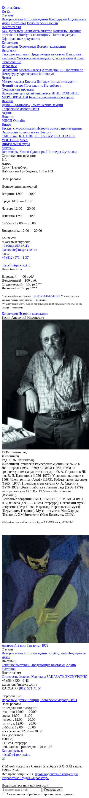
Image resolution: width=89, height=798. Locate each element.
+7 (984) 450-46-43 (15, 246)
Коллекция (10, 42)
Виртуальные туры (16, 144)
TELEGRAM (43, 136)
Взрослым (9, 66)
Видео (6, 124)
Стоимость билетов (38, 31)
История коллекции (51, 46)
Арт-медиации (53, 70)
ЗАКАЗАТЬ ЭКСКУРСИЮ (67, 676)
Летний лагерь (12, 85)
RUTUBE (26, 136)
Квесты (30, 81)
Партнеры (18, 23)
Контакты (60, 31)
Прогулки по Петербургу (42, 85)
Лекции (7, 101)
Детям (6, 77)
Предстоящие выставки (47, 54)
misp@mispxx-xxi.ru (16, 265)
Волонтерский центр (42, 23)
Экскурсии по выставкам (20, 132)
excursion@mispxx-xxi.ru (19, 249)
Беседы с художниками (19, 128)
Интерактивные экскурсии (56, 81)
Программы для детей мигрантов (26, 93)
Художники (27, 46)
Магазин (8, 148)
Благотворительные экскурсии (51, 97)
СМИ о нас (10, 136)
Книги (24, 152)
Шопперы (53, 152)
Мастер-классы (30, 70)
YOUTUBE (10, 140)
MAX (24, 140)
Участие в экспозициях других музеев (45, 58)
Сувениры (37, 152)
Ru (4, 11)
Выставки (9, 50)
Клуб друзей (58, 19)
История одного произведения (59, 128)
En (9, 11)
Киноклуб (46, 74)
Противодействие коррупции (56, 774)
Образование (11, 62)
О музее (7, 15)
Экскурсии (10, 70)
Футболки (69, 152)
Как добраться (12, 31)
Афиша (7, 113)
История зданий (36, 19)
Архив (79, 58)
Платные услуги (63, 35)
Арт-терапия (29, 74)
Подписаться (52, 789)
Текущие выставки (16, 54)
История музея (12, 19)
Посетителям (11, 27)
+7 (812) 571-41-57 (15, 257)
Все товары (10, 152)
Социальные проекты (18, 89)
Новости (8, 116)
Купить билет (12, 7)
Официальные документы (21, 39)
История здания (36, 653)
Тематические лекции (47, 105)
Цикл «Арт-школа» (16, 105)
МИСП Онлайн (13, 120)
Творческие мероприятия (20, 109)
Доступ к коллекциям (35, 35)
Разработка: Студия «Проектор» (25, 778)
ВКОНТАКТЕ (64, 136)
